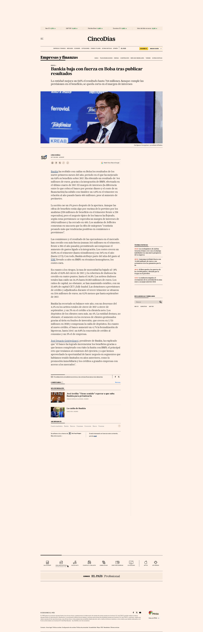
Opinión (115, 48)
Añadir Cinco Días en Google (111, 163)
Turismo (148, 58)
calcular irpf (47, 565)
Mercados (70, 48)
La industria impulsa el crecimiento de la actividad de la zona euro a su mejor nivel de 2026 (148, 280)
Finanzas (101, 426)
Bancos (72, 426)
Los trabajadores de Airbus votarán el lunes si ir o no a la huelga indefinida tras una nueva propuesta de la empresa (147, 252)
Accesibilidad (92, 627)
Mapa (98, 627)
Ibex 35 (47, 28)
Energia (116, 58)
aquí (95, 436)
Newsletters (107, 627)
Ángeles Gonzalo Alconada (75, 399)
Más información (56, 436)
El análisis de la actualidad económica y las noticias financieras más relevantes (78, 377)
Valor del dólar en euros (144, 28)
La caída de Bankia (76, 408)
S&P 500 (68, 28)
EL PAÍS (122, 47)
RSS (102, 627)
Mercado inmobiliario (137, 58)
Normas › (118, 382)
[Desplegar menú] (41, 38)
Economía (77, 48)
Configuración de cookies (69, 627)
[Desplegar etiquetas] (119, 425)
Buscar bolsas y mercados (144, 296)
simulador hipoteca (61, 565)
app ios (146, 565)
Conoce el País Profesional (101, 576)
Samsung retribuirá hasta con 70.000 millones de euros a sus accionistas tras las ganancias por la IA (147, 262)
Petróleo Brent (92, 28)
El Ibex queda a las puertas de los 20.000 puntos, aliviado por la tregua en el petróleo (147, 272)
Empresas (80, 426)
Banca (96, 58)
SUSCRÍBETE (143, 48)
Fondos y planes (96, 48)
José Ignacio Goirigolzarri (64, 340)
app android (155, 565)
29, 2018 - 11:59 (57, 157)
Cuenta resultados (56, 426)
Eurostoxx (144, 306)
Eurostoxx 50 (117, 28)
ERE (53, 259)
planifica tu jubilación (89, 565)
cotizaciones (131, 565)
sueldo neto (74, 565)
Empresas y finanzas (59, 48)
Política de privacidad (82, 627)
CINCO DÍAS (55, 155)
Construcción (124, 58)
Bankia (54, 171)
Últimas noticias (107, 48)
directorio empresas (117, 565)
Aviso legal (49, 627)
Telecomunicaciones (106, 58)
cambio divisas (104, 565)
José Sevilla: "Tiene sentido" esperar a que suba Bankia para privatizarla (90, 395)
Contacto (42, 627)
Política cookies (57, 627)
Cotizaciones (85, 48)
